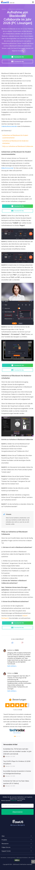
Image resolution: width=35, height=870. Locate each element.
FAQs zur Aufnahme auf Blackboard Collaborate (17, 146)
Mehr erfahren (11, 666)
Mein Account (31, 857)
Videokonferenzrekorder (9, 126)
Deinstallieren (3, 857)
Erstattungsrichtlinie (11, 857)
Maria (16, 673)
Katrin (17, 650)
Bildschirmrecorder (7, 168)
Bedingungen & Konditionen (22, 857)
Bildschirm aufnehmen (16, 9)
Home (4, 9)
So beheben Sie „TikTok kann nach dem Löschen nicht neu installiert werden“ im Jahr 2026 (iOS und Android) (17, 751)
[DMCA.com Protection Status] (17, 860)
